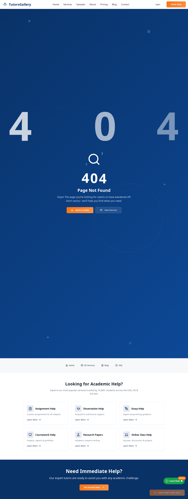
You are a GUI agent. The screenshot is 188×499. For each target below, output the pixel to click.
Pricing (104, 4)
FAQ (120, 365)
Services (67, 4)
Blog (114, 4)
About (93, 4)
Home (56, 4)
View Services (110, 210)
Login (157, 4)
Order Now (176, 4)
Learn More (32, 419)
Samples (80, 4)
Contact (125, 4)
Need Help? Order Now (169, 492)
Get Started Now (92, 487)
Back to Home (82, 210)
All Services (89, 365)
